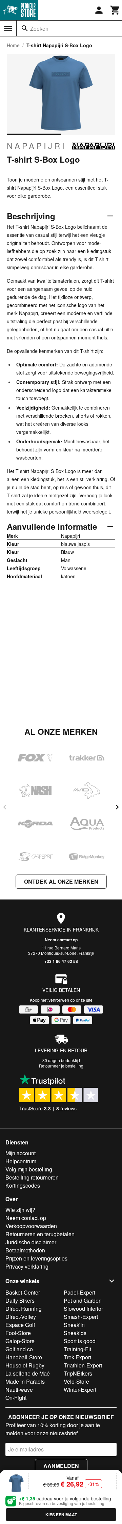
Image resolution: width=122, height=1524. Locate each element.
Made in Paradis (25, 1381)
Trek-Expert (77, 1357)
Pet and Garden (83, 1300)
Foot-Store (18, 1333)
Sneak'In (74, 1325)
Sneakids (75, 1333)
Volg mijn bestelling (28, 1169)
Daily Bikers (20, 1300)
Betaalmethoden (25, 1250)
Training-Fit (77, 1349)
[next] (117, 807)
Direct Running (23, 1308)
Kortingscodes (22, 1185)
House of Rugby (24, 1365)
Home (13, 45)
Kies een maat (61, 1515)
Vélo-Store (76, 1381)
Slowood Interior (83, 1308)
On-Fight (15, 1398)
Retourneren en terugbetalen (40, 1234)
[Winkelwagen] (115, 10)
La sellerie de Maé (27, 1373)
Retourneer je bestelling (61, 1066)
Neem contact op (61, 939)
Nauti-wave (19, 1389)
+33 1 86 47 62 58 (61, 961)
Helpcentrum (20, 1161)
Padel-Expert (79, 1292)
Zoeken (39, 28)
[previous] (4, 807)
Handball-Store (23, 1357)
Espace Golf (20, 1325)
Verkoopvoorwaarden (31, 1226)
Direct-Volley (20, 1317)
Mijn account (20, 1153)
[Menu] (8, 29)
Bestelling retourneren (32, 1177)
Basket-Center (22, 1292)
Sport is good (80, 1341)
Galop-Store (20, 1341)
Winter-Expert (80, 1389)
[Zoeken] (25, 28)
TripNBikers (78, 1373)
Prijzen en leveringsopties (36, 1258)
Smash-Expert (81, 1317)
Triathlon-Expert (83, 1365)
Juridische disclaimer (30, 1242)
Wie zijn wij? (20, 1210)
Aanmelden (61, 1466)
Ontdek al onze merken (61, 881)
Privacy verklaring (26, 1266)
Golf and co (19, 1349)
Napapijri (36, 145)
